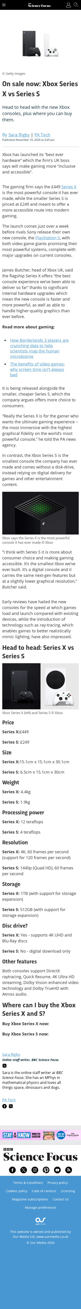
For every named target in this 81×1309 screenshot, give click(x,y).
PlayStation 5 (47, 237)
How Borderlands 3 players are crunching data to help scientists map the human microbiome (39, 348)
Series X (68, 186)
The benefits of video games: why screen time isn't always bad (37, 369)
